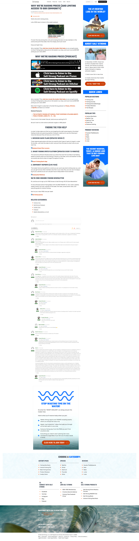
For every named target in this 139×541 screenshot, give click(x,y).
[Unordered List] (43, 224)
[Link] (48, 224)
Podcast (51, 12)
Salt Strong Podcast (41, 12)
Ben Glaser (45, 302)
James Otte (45, 268)
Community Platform (38, 175)
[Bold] (36, 224)
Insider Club (47, 12)
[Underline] (39, 224)
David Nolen (45, 286)
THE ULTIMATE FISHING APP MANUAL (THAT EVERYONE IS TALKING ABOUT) (55, 114)
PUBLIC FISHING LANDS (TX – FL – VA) (44, 116)
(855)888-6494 (48, 514)
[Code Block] (46, 224)
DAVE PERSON (45, 251)
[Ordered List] (42, 224)
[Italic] (37, 224)
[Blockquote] (45, 224)
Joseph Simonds (47, 310)
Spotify (34, 107)
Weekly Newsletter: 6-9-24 (57, 12)
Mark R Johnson (46, 339)
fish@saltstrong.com (48, 513)
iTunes (67, 106)
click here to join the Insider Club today (54, 48)
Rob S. (44, 377)
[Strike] (40, 224)
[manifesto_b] (56, 31)
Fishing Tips (36, 12)
